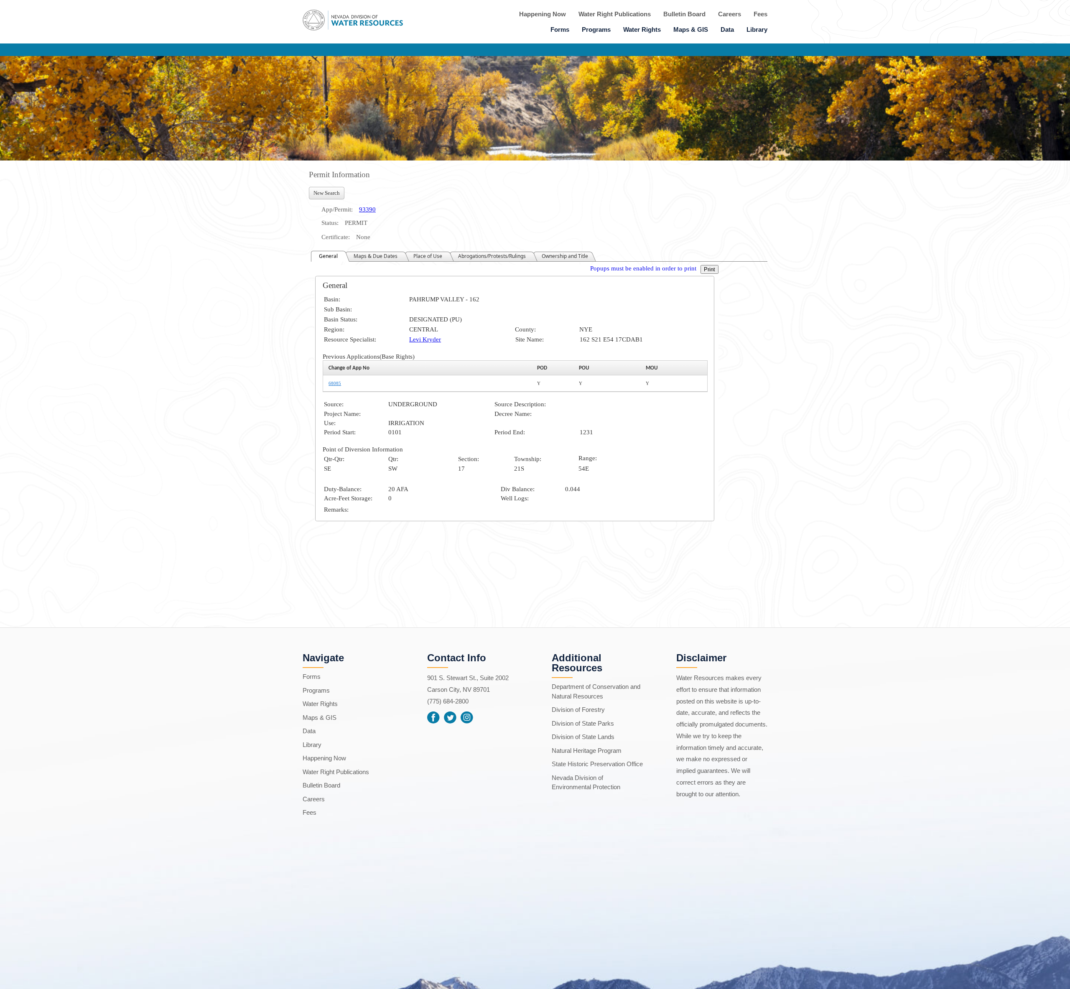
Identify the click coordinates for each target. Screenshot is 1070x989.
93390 (367, 209)
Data (727, 29)
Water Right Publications (614, 14)
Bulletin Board (684, 14)
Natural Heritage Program (587, 750)
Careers (729, 14)
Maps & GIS (690, 29)
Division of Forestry (578, 709)
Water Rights (642, 29)
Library (756, 29)
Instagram (467, 717)
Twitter (450, 717)
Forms (559, 29)
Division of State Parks (583, 723)
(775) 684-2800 (448, 701)
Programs (596, 29)
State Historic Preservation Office (597, 763)
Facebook (433, 717)
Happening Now (542, 14)
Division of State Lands (583, 736)
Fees (760, 14)
